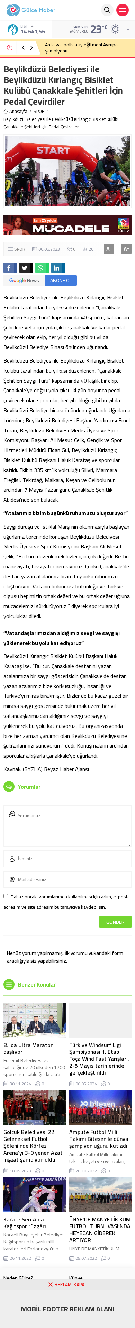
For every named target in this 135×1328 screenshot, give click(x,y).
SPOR (39, 111)
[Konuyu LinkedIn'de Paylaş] (58, 268)
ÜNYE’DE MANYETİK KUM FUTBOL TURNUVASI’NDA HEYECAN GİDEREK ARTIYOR (99, 1229)
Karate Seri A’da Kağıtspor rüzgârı (24, 1222)
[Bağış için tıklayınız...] (67, 231)
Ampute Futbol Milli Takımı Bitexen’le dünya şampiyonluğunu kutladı (98, 1139)
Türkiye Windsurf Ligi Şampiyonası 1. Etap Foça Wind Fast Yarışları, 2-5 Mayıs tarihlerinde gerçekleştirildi (99, 1059)
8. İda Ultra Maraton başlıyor (28, 1048)
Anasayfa (18, 111)
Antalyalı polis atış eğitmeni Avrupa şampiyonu (81, 47)
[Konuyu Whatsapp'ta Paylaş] (42, 268)
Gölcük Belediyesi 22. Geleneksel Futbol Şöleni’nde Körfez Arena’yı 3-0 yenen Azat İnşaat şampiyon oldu (33, 1146)
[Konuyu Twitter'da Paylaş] (26, 268)
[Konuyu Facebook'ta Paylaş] (10, 268)
